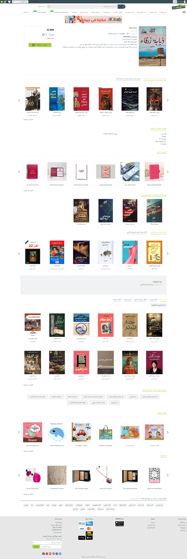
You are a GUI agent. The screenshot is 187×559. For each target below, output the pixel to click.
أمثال (115, 505)
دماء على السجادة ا (130, 224)
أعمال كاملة (123, 505)
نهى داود (133, 31)
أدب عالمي (132, 505)
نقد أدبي (75, 509)
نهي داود (143, 195)
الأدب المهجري (97, 505)
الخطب (88, 505)
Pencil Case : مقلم (130, 185)
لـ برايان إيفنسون (130, 115)
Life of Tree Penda (106, 489)
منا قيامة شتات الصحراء (33, 112)
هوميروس (32, 341)
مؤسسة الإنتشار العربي (98, 402)
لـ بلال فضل (130, 269)
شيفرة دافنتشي (81, 266)
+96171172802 (57, 527)
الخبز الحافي (33, 266)
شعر (48, 505)
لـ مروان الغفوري (81, 115)
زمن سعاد (105, 338)
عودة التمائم (130, 338)
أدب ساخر (141, 505)
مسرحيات (100, 509)
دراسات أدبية (69, 505)
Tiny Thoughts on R (32, 446)
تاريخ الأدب (79, 505)
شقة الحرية (57, 266)
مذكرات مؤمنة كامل (154, 376)
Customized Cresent (57, 489)
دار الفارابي (133, 396)
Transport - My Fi (81, 446)
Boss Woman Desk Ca (57, 185)
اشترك (36, 546)
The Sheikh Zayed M (130, 489)
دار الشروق (114, 402)
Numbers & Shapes (105, 446)
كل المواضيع (136, 498)
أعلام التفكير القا (106, 376)
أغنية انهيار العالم (130, 112)
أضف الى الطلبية (42, 45)
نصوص (83, 509)
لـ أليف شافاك (154, 269)
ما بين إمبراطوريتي (81, 338)
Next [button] (19, 100)
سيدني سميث (153, 341)
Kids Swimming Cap (57, 446)
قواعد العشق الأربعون (154, 266)
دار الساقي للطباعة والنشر (116, 396)
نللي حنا (81, 341)
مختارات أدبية (110, 509)
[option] (154, 100)
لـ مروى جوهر (154, 115)
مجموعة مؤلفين (105, 379)
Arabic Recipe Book (105, 185)
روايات (54, 505)
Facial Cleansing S (33, 489)
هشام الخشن (56, 379)
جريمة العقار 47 (154, 224)
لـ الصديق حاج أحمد (32, 115)
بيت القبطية (33, 376)
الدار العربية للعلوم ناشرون (149, 396)
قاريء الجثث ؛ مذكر (154, 338)
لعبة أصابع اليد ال (130, 446)
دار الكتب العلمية (56, 396)
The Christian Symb (81, 489)
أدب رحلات (150, 505)
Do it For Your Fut (32, 185)
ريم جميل (80, 379)
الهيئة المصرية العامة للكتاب (77, 402)
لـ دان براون (81, 269)
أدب (130, 498)
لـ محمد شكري (32, 269)
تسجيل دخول (180, 2)
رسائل (60, 505)
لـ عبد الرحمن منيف (105, 269)
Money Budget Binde (154, 185)
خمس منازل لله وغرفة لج (81, 112)
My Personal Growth (81, 185)
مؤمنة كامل (154, 379)
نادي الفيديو (81, 376)
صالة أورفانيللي (57, 338)
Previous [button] (168, 100)
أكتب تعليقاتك (157, 284)
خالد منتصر (105, 341)
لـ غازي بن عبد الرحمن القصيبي (57, 269)
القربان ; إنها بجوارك (154, 112)
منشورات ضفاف (72, 396)
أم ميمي (130, 266)
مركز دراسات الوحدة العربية (37, 396)
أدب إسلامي (159, 505)
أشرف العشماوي (56, 341)
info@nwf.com (57, 530)
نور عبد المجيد (129, 341)
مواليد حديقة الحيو (130, 376)
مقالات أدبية (91, 509)
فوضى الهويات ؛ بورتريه (106, 112)
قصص (26, 505)
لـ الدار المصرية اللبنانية (158, 305)
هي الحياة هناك (57, 112)
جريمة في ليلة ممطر (106, 224)
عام (32, 505)
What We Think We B (154, 489)
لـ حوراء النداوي (106, 115)
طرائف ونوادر (40, 505)
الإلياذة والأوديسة (32, 338)
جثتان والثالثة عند (81, 224)
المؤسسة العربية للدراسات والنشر (93, 396)
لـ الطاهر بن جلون (57, 115)
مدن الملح (105, 266)
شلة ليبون (57, 376)
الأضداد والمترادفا (154, 446)
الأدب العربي (107, 505)
